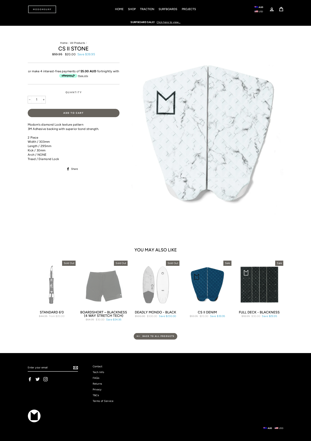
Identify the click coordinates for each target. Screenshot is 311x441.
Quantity (74, 92)
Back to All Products (157, 336)
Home (119, 9)
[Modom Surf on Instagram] (45, 379)
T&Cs (96, 395)
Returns (97, 383)
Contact (97, 366)
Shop (132, 9)
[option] (155, 22)
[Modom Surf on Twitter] (37, 379)
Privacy (97, 389)
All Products (77, 43)
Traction (147, 9)
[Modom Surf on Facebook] (30, 379)
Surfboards (168, 9)
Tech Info (98, 372)
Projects (189, 9)
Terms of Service (103, 401)
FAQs (96, 378)
